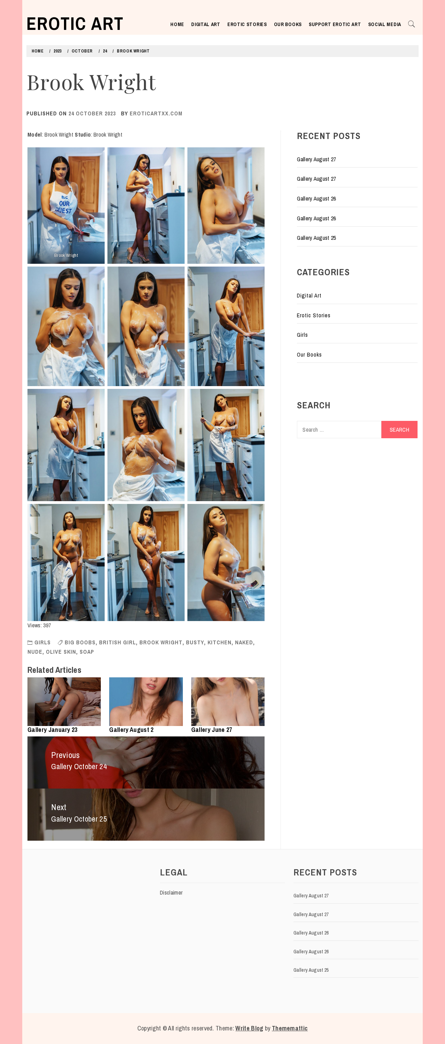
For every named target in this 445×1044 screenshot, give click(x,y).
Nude (34, 651)
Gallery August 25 (316, 238)
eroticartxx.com (156, 113)
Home (177, 24)
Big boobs (80, 642)
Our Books (288, 24)
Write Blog (249, 1028)
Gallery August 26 (316, 198)
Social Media (384, 24)
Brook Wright (161, 642)
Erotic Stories (247, 24)
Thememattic (290, 1028)
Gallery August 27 (316, 159)
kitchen (220, 642)
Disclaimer (171, 892)
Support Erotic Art (335, 24)
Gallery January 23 (52, 729)
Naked (244, 642)
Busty (195, 642)
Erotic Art (75, 23)
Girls (42, 642)
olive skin (61, 651)
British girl (117, 642)
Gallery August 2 (131, 729)
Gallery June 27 (211, 729)
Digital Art (205, 24)
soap (87, 651)
